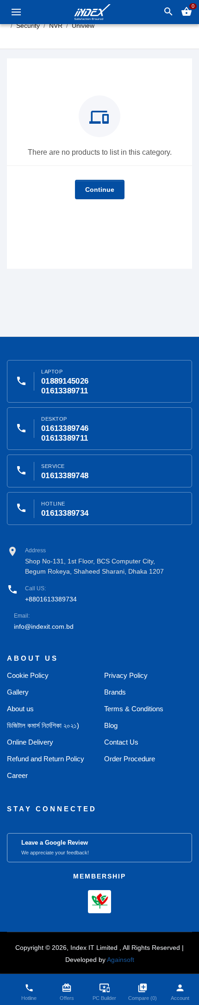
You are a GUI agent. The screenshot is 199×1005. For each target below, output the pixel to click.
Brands (115, 692)
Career (17, 775)
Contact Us (121, 742)
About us (20, 709)
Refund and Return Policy (45, 759)
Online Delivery (30, 742)
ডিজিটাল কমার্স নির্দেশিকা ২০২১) (43, 725)
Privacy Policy (126, 675)
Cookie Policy (28, 675)
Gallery (18, 692)
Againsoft (120, 959)
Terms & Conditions (133, 709)
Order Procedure (129, 759)
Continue (99, 189)
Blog (111, 725)
